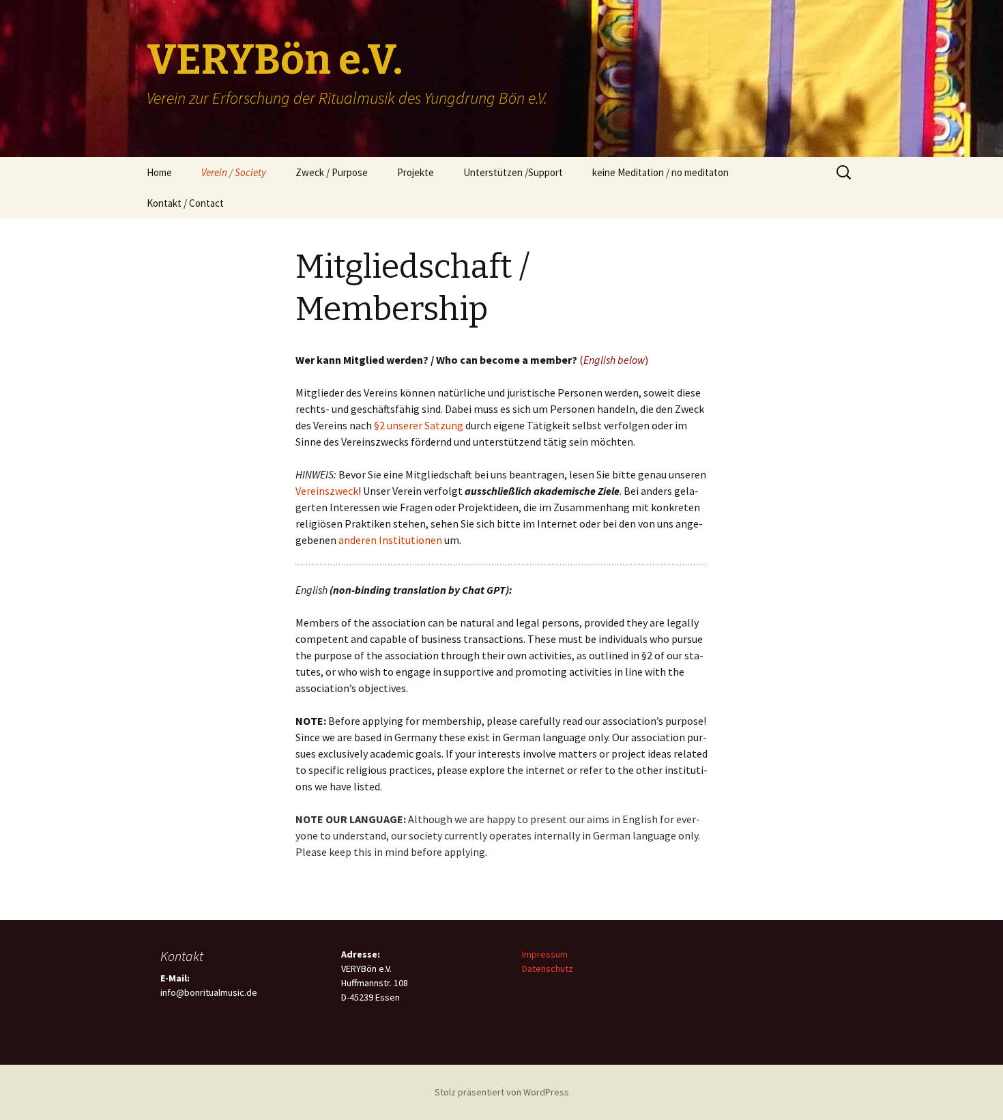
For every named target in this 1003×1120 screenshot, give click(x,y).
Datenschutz (547, 968)
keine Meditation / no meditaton (660, 172)
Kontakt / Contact (185, 203)
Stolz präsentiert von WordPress (502, 1092)
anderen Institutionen (390, 540)
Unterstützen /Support (513, 172)
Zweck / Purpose (331, 172)
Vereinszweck (326, 491)
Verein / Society (233, 172)
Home (159, 172)
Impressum (545, 954)
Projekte (415, 172)
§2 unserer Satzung (418, 425)
